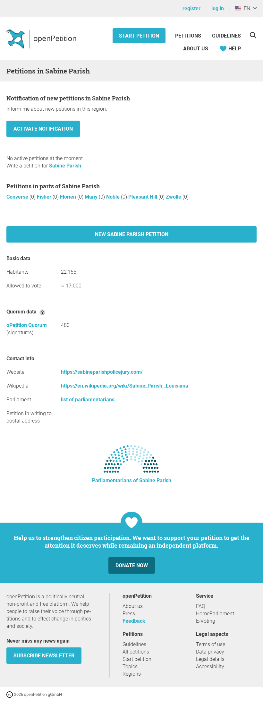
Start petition (139, 36)
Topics (130, 666)
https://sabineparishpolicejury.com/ (102, 372)
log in (217, 8)
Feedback (134, 621)
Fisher (45, 197)
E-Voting (205, 621)
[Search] (253, 35)
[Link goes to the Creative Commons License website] (10, 694)
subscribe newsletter (43, 656)
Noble (113, 197)
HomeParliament (215, 614)
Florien (68, 197)
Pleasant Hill (143, 197)
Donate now (131, 565)
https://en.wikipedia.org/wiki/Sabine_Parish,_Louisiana (124, 386)
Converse (18, 197)
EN (245, 8)
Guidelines (226, 36)
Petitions (188, 36)
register (191, 8)
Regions (132, 674)
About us (195, 49)
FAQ (200, 606)
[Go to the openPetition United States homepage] (42, 38)
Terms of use (210, 644)
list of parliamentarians (88, 400)
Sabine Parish (65, 166)
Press (129, 614)
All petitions (136, 652)
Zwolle (174, 197)
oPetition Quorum (26, 325)
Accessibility (210, 666)
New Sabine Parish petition (131, 234)
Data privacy (210, 652)
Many (92, 197)
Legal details (210, 659)
